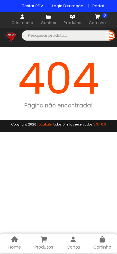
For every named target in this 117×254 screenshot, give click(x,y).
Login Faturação (67, 6)
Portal (98, 6)
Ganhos (48, 23)
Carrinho (97, 20)
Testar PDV (32, 6)
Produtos (72, 23)
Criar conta (22, 23)
